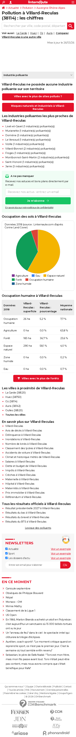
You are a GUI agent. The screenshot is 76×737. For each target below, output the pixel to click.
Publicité (57, 686)
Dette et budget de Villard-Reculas (26, 466)
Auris (49, 33)
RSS (27, 690)
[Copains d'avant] (20, 726)
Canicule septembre (18, 588)
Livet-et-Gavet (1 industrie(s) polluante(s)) (29, 126)
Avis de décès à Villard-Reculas (23, 430)
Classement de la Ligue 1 (20, 610)
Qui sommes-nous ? (15, 686)
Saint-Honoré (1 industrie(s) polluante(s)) (29, 162)
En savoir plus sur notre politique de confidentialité (29, 207)
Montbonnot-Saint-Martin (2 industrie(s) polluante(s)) (37, 157)
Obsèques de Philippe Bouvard (24, 593)
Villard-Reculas (14, 426)
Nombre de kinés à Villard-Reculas (26, 443)
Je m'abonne (36, 200)
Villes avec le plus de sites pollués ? (38, 96)
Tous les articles (16, 690)
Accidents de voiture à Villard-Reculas (27, 452)
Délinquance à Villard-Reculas (23, 435)
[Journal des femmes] (20, 712)
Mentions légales (48, 693)
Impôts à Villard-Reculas (20, 470)
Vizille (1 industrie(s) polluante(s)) (24, 144)
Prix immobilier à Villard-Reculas (25, 492)
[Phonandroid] (56, 733)
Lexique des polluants (38, 528)
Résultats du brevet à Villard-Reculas (27, 517)
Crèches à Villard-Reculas (20, 475)
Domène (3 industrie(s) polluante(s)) (27, 135)
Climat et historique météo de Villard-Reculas (32, 457)
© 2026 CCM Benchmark (38, 696)
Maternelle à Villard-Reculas (22, 479)
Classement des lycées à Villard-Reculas (29, 448)
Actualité (13, 7)
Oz (41, 33)
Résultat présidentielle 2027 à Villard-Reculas (32, 508)
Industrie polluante (16, 75)
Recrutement (38, 690)
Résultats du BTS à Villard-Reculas (25, 521)
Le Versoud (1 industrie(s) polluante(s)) (28, 139)
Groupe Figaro (65, 693)
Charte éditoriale (43, 686)
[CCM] (56, 712)
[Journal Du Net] (20, 719)
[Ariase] (20, 733)
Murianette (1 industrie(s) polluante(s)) (28, 130)
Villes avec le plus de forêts (40, 378)
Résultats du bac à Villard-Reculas (25, 512)
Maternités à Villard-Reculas (22, 488)
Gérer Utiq (33, 693)
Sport (11, 553)
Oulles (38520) (13, 410)
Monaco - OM (14, 601)
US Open (11, 615)
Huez (33, 33)
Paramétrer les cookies (15, 693)
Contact (68, 686)
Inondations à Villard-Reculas (22, 439)
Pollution (27, 7)
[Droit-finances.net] (56, 719)
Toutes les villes (15, 414)
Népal (9, 597)
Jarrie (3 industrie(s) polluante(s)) (24, 166)
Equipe (30, 686)
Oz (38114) (11, 401)
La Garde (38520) (15, 392)
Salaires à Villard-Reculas (20, 461)
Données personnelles (57, 690)
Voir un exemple (61, 549)
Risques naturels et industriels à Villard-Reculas (38, 107)
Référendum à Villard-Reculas (23, 497)
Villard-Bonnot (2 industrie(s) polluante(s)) (30, 148)
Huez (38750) (13, 397)
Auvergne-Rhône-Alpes (50, 7)
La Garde (21, 33)
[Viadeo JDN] (56, 726)
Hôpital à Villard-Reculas (19, 483)
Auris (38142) (13, 406)
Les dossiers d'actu (19, 558)
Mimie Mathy (14, 606)
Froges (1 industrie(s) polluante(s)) (25, 153)
